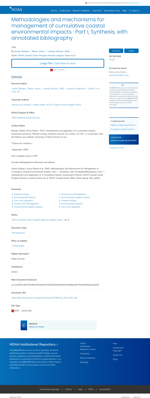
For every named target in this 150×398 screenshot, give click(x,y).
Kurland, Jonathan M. (76, 88)
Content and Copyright (49, 389)
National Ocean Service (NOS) (124, 140)
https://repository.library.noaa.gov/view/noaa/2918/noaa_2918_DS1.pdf (44, 297)
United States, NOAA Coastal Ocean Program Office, (57, 104)
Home (54, 10)
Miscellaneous (18, 232)
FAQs (115, 359)
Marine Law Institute (21, 104)
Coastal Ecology (21, 194)
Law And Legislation (23, 200)
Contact (68, 389)
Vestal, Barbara (21, 51)
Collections (65, 10)
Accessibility (105, 389)
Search (135, 10)
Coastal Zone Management (73, 194)
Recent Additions (81, 10)
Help (124, 10)
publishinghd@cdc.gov (119, 75)
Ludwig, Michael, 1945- (59, 51)
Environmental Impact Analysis (75, 197)
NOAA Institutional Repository (33, 344)
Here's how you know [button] (131, 3)
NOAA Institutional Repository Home (88, 346)
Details (112, 59)
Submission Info (112, 10)
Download (116, 51)
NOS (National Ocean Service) (25, 117)
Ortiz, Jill (16, 91)
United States (18, 245)
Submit (96, 10)
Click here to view (58, 63)
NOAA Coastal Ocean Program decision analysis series (44, 55)
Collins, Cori (93, 88)
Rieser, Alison (38, 51)
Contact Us (117, 355)
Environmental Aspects (24, 197)
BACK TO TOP (117, 148)
